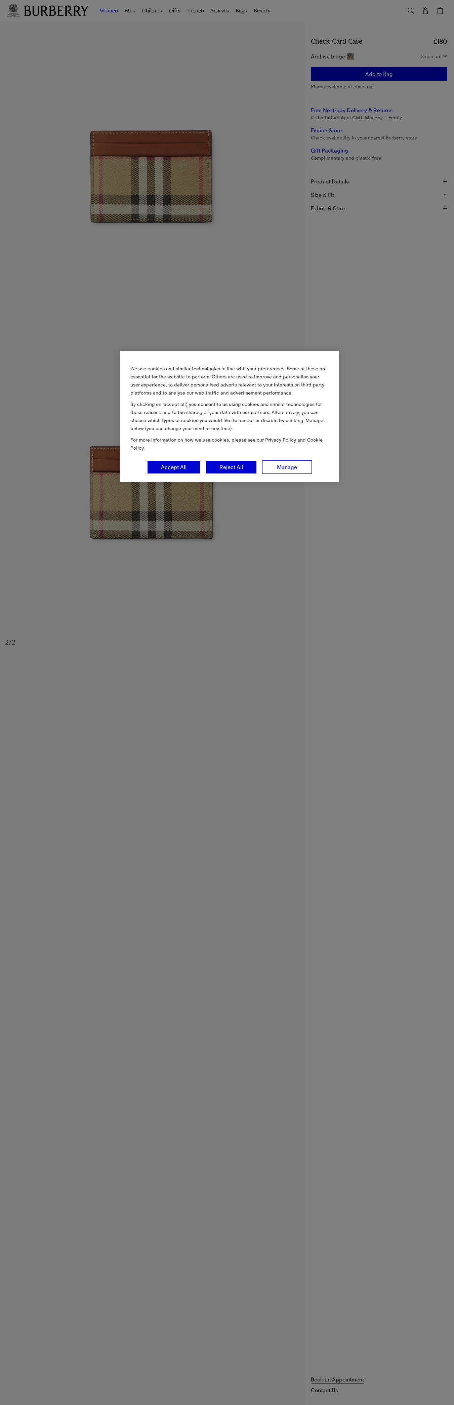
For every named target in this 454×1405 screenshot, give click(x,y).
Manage (287, 467)
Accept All (174, 467)
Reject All (231, 467)
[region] (229, 416)
